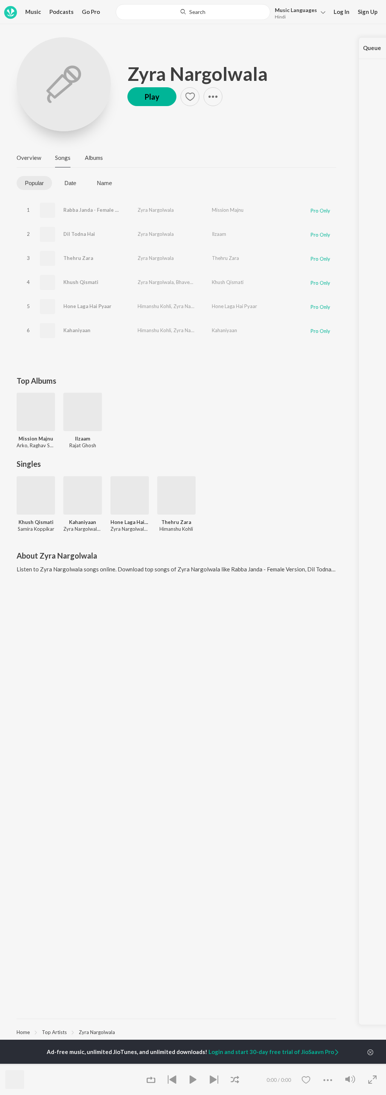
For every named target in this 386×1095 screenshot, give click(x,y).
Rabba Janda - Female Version (98, 210)
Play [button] (151, 96)
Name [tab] (104, 183)
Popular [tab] (34, 183)
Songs (62, 157)
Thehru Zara (78, 258)
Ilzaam (219, 234)
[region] (176, 1032)
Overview (29, 157)
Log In (341, 11)
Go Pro (91, 11)
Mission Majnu (228, 210)
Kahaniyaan (76, 330)
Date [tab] (70, 183)
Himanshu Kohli (154, 306)
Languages (296, 10)
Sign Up (368, 11)
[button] (298, 12)
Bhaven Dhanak (193, 282)
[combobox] (193, 12)
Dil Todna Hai (79, 234)
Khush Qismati (80, 282)
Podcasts (61, 11)
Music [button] (33, 11)
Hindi (280, 16)
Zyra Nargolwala (197, 73)
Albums (94, 157)
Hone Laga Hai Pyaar (87, 306)
